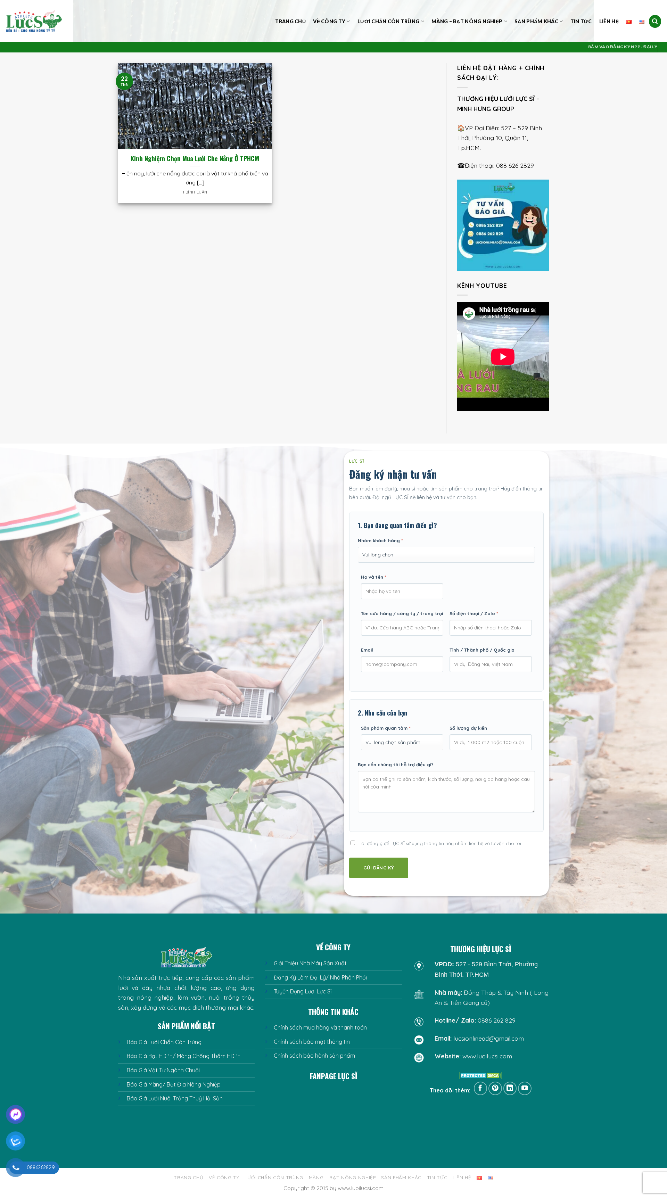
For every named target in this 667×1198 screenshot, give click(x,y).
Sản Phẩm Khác (536, 21)
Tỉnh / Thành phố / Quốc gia (482, 650)
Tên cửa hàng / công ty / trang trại (402, 613)
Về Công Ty (329, 21)
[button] (655, 21)
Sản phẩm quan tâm (386, 728)
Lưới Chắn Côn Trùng (388, 21)
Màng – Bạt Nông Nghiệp (466, 21)
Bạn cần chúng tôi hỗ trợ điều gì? (396, 764)
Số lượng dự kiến (468, 728)
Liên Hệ (609, 21)
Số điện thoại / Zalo (474, 613)
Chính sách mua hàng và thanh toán (320, 1027)
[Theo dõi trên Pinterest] (495, 1088)
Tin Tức (581, 21)
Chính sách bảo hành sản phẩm (314, 1055)
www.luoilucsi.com (487, 1056)
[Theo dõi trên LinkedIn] (510, 1088)
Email (367, 650)
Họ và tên (373, 577)
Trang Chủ (290, 21)
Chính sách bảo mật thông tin (312, 1041)
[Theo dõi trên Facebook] (480, 1088)
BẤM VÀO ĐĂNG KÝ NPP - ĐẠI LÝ (622, 46)
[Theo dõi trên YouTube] (525, 1088)
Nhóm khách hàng (380, 540)
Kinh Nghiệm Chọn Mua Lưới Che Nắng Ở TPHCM (195, 158)
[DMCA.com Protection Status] (480, 1075)
